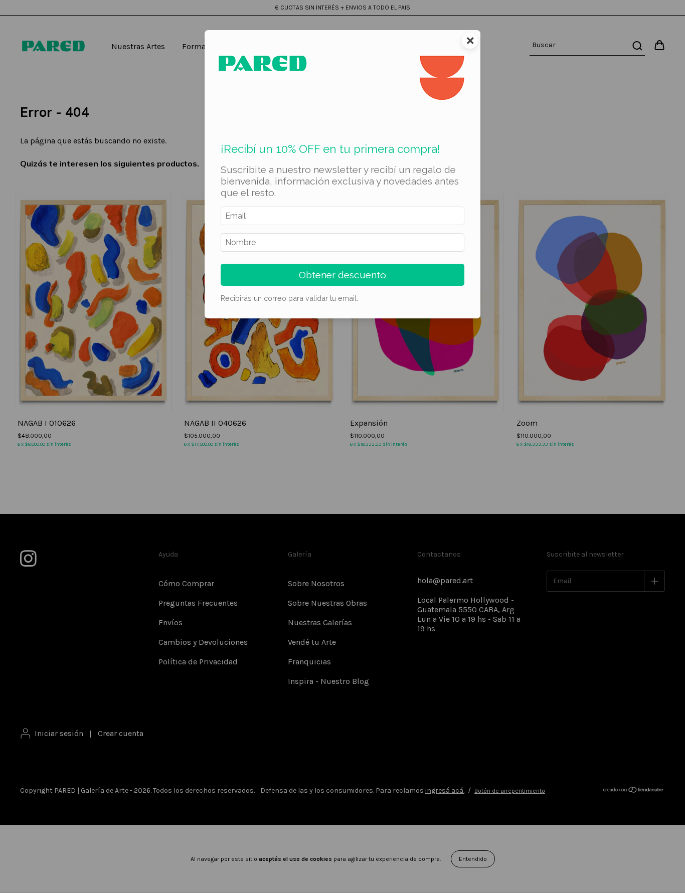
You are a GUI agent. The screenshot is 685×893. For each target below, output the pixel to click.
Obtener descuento (342, 274)
